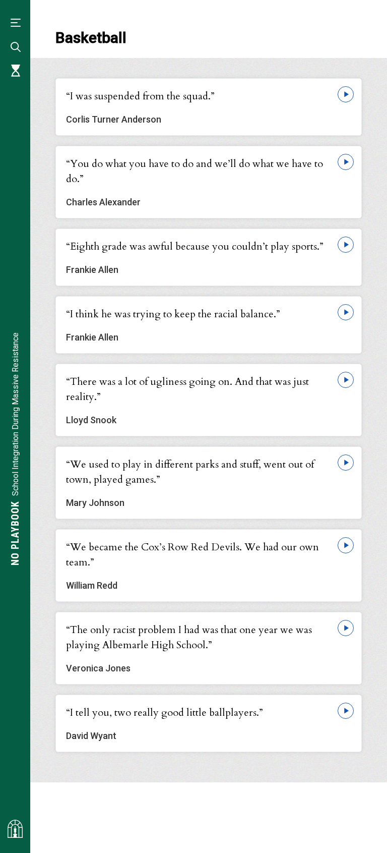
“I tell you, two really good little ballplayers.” (164, 712)
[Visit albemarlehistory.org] (15, 829)
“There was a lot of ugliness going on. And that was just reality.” (187, 389)
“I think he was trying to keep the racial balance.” (173, 314)
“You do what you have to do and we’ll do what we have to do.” (194, 171)
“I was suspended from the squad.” (140, 96)
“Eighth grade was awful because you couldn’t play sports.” (195, 246)
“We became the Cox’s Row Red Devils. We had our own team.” (192, 554)
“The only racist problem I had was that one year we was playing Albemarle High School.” (189, 637)
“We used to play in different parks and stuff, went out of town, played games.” (190, 472)
